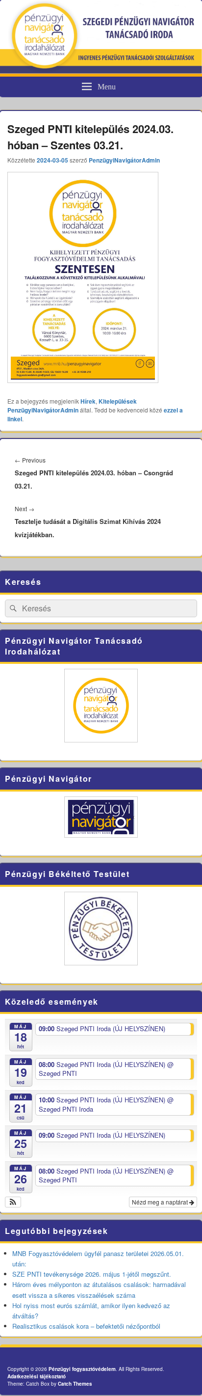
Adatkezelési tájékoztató (36, 1376)
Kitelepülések (118, 401)
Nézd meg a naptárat (160, 1202)
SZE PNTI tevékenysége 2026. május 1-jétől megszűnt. (91, 1274)
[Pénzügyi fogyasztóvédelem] (101, 70)
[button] (13, 1202)
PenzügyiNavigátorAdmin (124, 160)
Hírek (88, 401)
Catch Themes (75, 1383)
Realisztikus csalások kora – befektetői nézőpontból (86, 1326)
